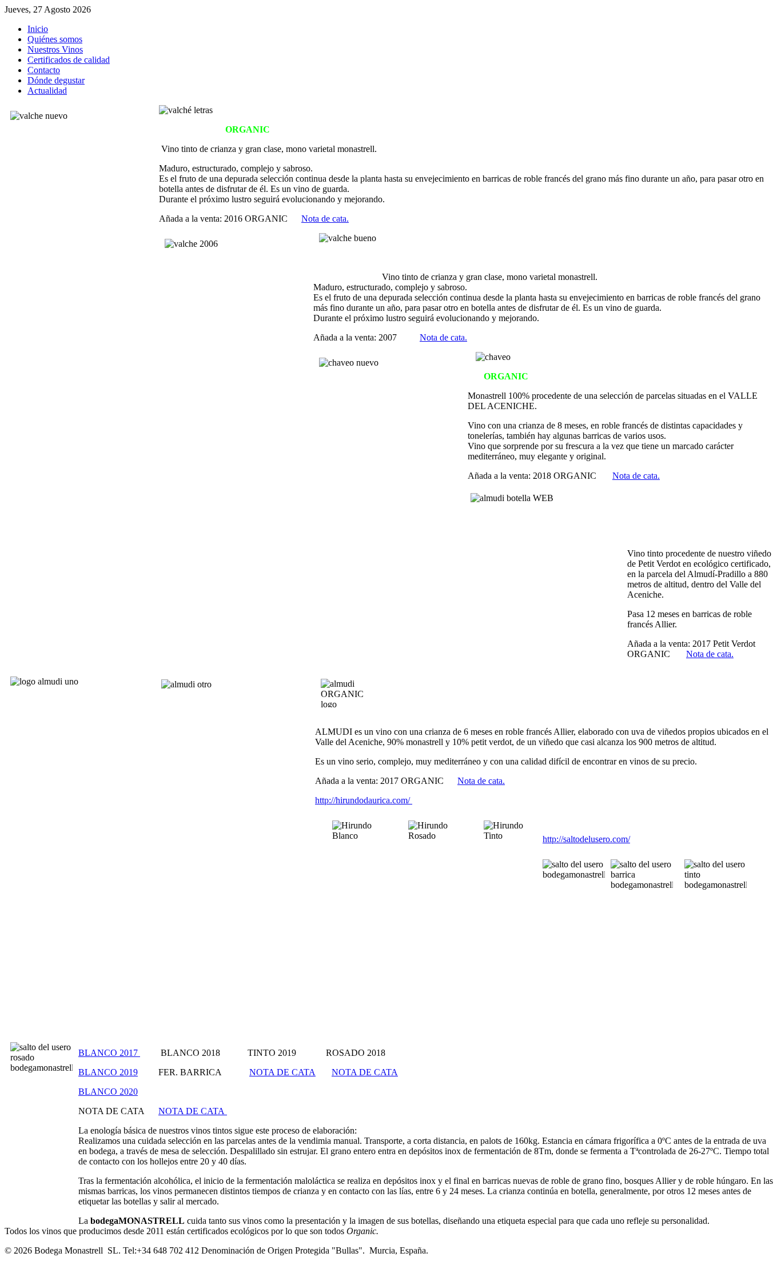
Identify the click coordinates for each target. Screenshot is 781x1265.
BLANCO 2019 (108, 1072)
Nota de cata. (325, 218)
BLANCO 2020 (108, 1091)
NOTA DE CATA (282, 1072)
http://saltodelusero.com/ (586, 839)
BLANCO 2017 (109, 1053)
